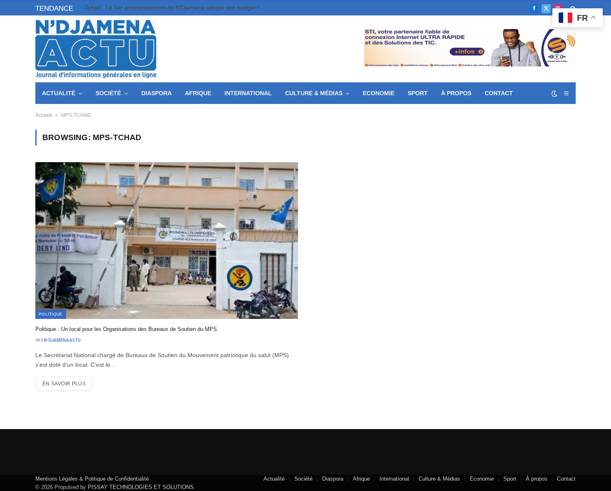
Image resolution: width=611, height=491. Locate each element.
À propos (456, 93)
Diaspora (156, 93)
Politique (51, 314)
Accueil (43, 115)
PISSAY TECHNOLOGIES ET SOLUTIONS (141, 487)
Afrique (198, 93)
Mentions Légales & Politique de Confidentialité (92, 479)
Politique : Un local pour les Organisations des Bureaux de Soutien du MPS (126, 329)
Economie (378, 93)
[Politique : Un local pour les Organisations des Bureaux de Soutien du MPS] (166, 240)
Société (108, 93)
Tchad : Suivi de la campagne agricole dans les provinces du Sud (170, 7)
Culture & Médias (313, 93)
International (248, 93)
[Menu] (566, 93)
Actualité (58, 93)
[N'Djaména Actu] (95, 49)
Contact (499, 93)
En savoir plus (64, 384)
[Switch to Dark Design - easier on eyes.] (554, 93)
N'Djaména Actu (62, 340)
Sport (418, 93)
